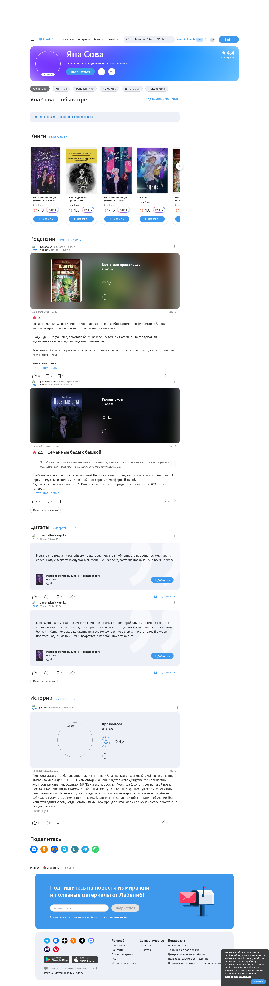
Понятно (258, 981)
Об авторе (39, 88)
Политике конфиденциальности (242, 974)
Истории (109, 88)
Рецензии (85, 88)
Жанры (82, 39)
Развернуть (40, 811)
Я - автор (145, 950)
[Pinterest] (56, 949)
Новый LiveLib (189, 39)
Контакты (118, 950)
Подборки (157, 88)
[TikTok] (82, 941)
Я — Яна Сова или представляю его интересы (64, 116)
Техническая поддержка (183, 950)
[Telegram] (47, 941)
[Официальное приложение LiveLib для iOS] (85, 959)
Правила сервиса (123, 954)
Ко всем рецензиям (45, 510)
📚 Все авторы (51, 867)
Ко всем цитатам (44, 681)
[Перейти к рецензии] (175, 375)
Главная (34, 867)
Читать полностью (45, 367)
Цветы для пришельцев (121, 265)
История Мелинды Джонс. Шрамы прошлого (116, 199)
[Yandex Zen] (65, 941)
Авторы (98, 39)
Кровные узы (112, 399)
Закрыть (174, 117)
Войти (228, 39)
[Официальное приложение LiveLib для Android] (56, 959)
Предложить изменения (161, 99)
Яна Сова (38, 205)
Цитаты (132, 88)
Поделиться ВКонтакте (34, 849)
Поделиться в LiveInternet (75, 849)
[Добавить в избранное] (101, 71)
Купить (52, 209)
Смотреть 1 (64, 699)
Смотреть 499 (68, 239)
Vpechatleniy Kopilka (53, 535)
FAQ (114, 958)
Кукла (143, 197)
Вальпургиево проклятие (78, 199)
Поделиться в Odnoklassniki (44, 849)
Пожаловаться (177, 945)
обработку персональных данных (109, 917)
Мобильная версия (124, 963)
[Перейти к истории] (175, 822)
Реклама (145, 945)
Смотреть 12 (58, 137)
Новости (112, 39)
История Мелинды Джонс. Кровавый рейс (45, 199)
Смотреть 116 (62, 528)
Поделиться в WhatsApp (95, 849)
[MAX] (91, 941)
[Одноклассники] (73, 941)
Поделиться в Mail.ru (54, 849)
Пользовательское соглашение (188, 958)
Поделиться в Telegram (85, 849)
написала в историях (62, 707)
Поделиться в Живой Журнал (64, 849)
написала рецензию (64, 246)
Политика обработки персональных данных (196, 963)
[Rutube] (47, 949)
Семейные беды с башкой (74, 452)
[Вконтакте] (56, 941)
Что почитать (65, 39)
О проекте (118, 945)
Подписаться (80, 72)
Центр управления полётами (186, 954)
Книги (61, 88)
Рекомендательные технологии (64, 973)
